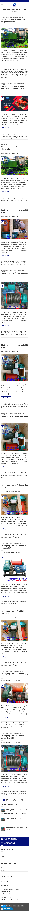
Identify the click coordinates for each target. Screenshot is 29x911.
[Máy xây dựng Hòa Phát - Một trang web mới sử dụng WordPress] (14, 4)
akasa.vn (19, 908)
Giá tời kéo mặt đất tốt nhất (9, 264)
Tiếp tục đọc (6, 64)
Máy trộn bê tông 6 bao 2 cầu (18, 200)
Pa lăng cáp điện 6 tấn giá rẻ (12, 537)
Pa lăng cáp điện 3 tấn (13, 726)
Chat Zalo (3, 905)
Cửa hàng (3, 867)
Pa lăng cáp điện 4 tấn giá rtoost (13, 665)
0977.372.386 (7, 909)
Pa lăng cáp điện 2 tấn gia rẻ (12, 794)
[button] (2, 4)
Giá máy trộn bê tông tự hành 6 (8, 136)
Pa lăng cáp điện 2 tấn (12, 793)
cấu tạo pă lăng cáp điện (12, 724)
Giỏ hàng (3, 870)
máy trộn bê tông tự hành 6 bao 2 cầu (15, 71)
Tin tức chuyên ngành (10, 17)
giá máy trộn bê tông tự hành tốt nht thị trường (13, 138)
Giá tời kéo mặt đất (18, 404)
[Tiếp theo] (25, 800)
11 (21, 799)
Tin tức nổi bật (20, 17)
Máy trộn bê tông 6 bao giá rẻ (21, 202)
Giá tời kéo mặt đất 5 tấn (12, 262)
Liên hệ (2, 856)
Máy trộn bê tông (5, 881)
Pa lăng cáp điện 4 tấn (12, 603)
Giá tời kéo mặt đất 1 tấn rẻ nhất (14, 406)
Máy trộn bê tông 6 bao (19, 198)
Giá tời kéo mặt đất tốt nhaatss (15, 475)
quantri (17, 25)
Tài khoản (3, 872)
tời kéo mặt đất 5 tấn (20, 264)
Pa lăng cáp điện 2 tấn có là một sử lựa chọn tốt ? (16, 810)
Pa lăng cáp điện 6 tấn (12, 536)
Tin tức (3, 17)
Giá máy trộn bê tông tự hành (20, 134)
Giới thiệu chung (5, 83)
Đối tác (2, 854)
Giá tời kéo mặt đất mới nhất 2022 (14, 417)
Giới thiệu (3, 859)
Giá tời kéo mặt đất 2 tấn (19, 332)
